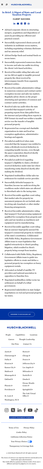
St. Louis (8, 396)
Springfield (27, 389)
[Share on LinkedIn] (14, 23)
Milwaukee (27, 371)
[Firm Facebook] (25, 411)
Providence (9, 389)
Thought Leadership (27, 339)
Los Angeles (27, 367)
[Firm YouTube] (31, 411)
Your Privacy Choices (19, 441)
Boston (25, 351)
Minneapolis (10, 375)
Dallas (7, 359)
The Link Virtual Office (29, 394)
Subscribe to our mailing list (21, 314)
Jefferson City (28, 363)
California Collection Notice (21, 437)
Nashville (27, 375)
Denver (26, 359)
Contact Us (27, 344)
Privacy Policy (29, 427)
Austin (7, 351)
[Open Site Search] (6, 4)
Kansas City (9, 367)
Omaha (26, 379)
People (8, 335)
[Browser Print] (28, 23)
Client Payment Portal (21, 417)
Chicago (26, 355)
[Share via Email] (18, 23)
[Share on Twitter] (25, 23)
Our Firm (15, 344)
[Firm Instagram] (7, 411)
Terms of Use (14, 427)
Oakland (8, 379)
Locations (33, 335)
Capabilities (20, 335)
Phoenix (8, 385)
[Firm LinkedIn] (20, 411)
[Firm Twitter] (14, 411)
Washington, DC (11, 400)
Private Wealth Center (28, 384)
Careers (11, 339)
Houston (8, 363)
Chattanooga (10, 355)
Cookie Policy (21, 432)
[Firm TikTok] (36, 411)
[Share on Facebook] (21, 23)
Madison (8, 371)
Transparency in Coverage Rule (21, 446)
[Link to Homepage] (21, 4)
